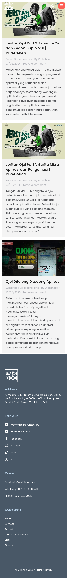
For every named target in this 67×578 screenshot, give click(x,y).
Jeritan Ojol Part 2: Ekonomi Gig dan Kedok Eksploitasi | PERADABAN (33, 48)
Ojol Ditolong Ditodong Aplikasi (33, 281)
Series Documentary (19, 59)
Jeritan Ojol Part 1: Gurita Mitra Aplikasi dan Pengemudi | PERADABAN (32, 169)
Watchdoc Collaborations (22, 288)
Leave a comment (34, 64)
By (43, 59)
